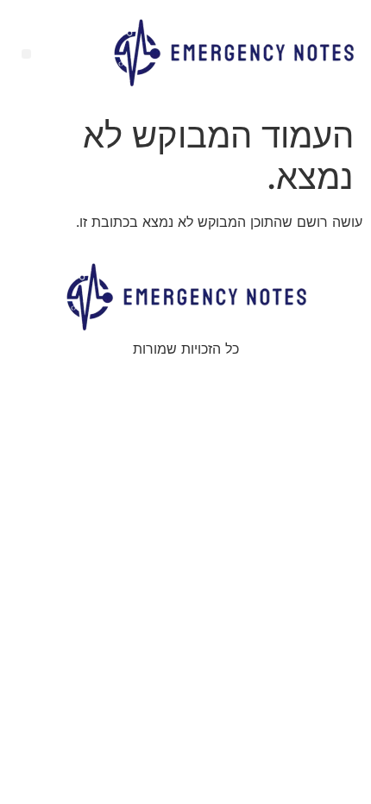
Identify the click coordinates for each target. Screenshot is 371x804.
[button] (26, 54)
